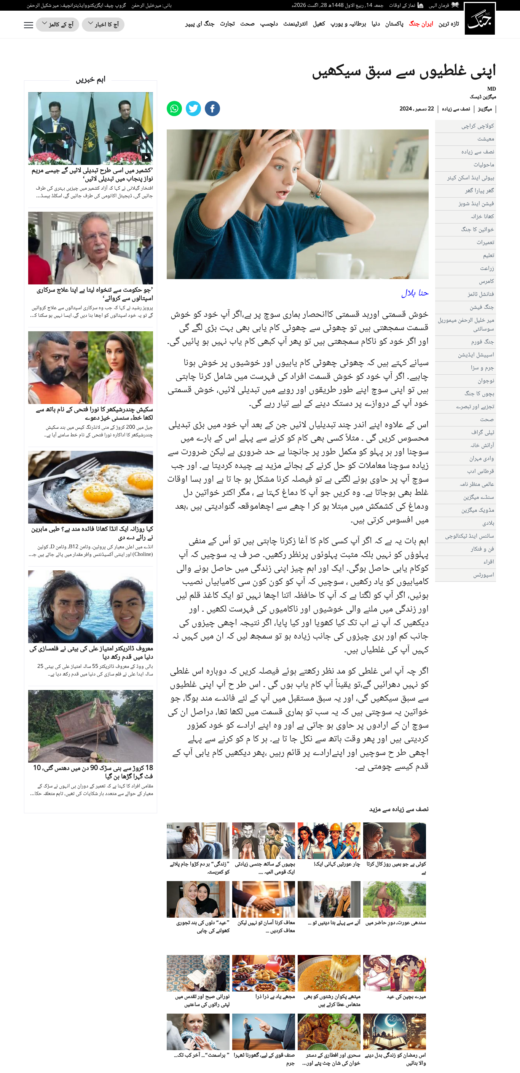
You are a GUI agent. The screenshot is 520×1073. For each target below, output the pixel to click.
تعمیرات (485, 243)
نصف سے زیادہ (456, 109)
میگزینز (485, 109)
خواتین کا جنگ (477, 230)
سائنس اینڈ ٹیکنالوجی (469, 536)
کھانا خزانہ (482, 217)
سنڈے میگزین (478, 497)
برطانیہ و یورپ (348, 24)
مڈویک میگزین (477, 510)
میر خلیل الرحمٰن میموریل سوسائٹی (466, 324)
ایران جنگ (421, 24)
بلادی (488, 523)
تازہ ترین (449, 24)
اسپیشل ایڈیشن (476, 355)
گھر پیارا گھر (479, 191)
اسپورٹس (483, 575)
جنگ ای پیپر (200, 24)
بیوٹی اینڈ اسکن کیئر (470, 178)
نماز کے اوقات (402, 5)
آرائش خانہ (482, 446)
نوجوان (486, 381)
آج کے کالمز (60, 25)
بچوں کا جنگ (479, 394)
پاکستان (394, 24)
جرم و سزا (482, 368)
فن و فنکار (482, 549)
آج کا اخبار (106, 25)
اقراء (488, 562)
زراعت (487, 268)
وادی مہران (481, 458)
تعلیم (488, 256)
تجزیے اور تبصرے (475, 407)
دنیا (376, 24)
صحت (247, 24)
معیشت (485, 139)
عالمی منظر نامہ (476, 484)
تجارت (227, 24)
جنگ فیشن (482, 307)
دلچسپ (269, 24)
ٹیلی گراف (482, 433)
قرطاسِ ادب (480, 471)
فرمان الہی (439, 5)
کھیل (319, 24)
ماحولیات (484, 165)
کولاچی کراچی (477, 126)
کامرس (486, 281)
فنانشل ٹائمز (481, 294)
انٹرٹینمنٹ (295, 24)
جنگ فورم (482, 342)
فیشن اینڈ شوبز (476, 204)
